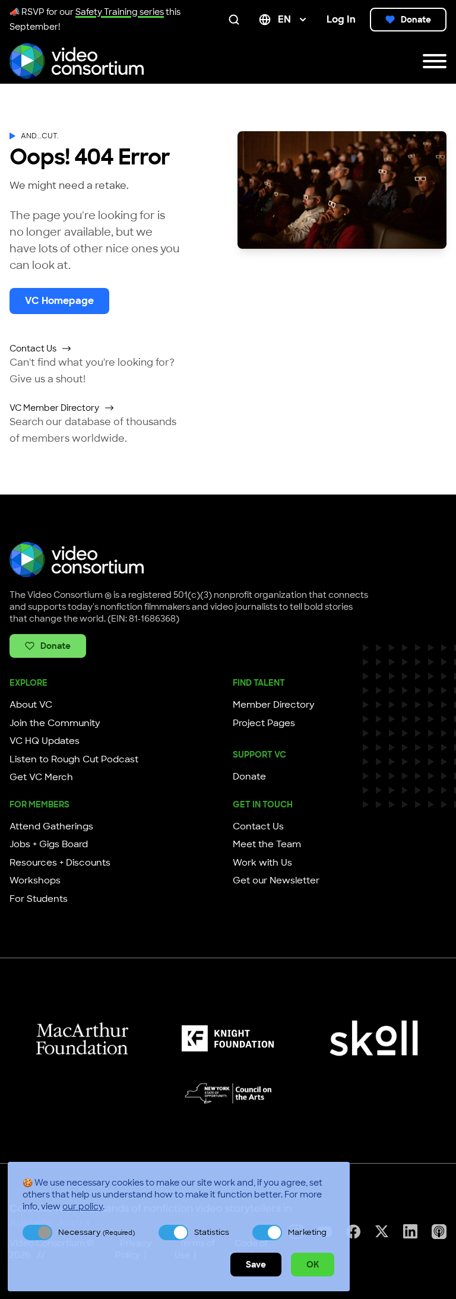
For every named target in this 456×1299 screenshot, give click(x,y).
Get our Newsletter (276, 880)
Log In (341, 19)
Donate (416, 19)
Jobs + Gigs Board (49, 844)
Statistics (211, 1232)
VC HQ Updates (45, 741)
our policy (82, 1206)
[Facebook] (353, 1231)
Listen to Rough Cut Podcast (74, 759)
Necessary (96, 1232)
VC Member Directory (54, 408)
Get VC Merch (41, 777)
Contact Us (33, 348)
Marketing (307, 1232)
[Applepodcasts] (439, 1231)
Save (256, 1264)
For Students (39, 899)
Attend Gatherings (51, 826)
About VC (31, 705)
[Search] (236, 20)
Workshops (35, 880)
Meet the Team (267, 844)
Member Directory (274, 705)
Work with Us (262, 863)
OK (312, 1264)
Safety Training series (119, 12)
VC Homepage (59, 300)
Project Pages (264, 723)
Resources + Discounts (60, 863)
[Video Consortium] (77, 61)
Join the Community (55, 723)
